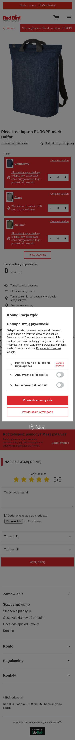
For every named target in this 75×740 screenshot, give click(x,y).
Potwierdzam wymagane (37, 411)
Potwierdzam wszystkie (37, 400)
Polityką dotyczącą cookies (42, 333)
